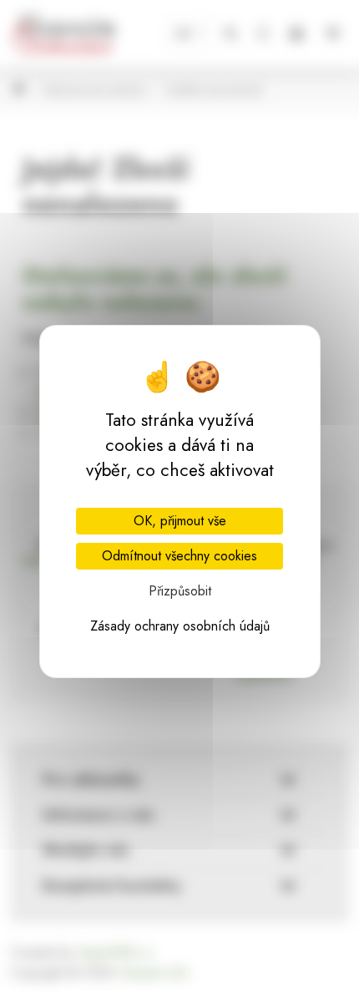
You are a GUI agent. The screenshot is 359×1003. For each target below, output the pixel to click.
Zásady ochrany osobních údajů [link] (180, 626)
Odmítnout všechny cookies (179, 555)
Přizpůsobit (180, 590)
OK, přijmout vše (180, 520)
